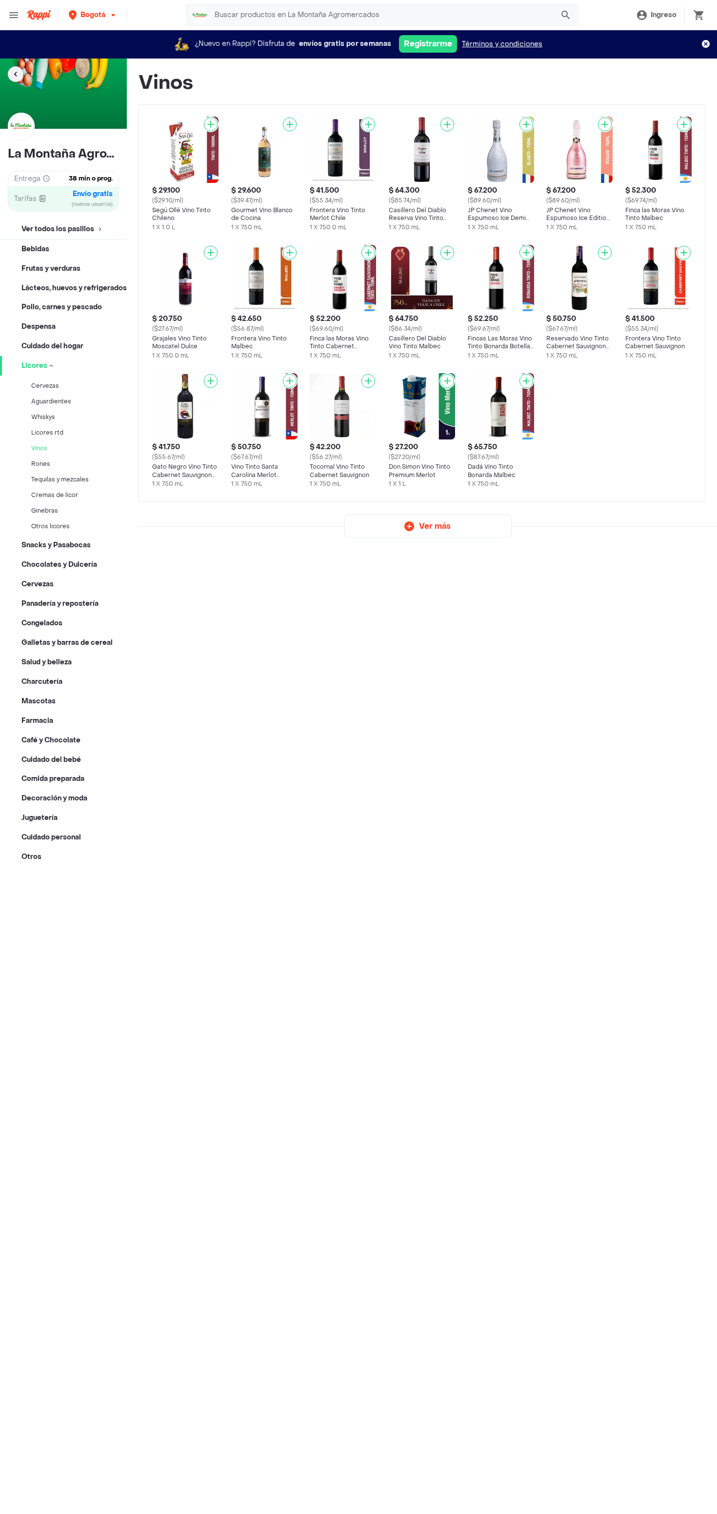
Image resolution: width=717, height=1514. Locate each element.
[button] (93, 14)
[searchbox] (381, 15)
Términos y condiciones (502, 44)
